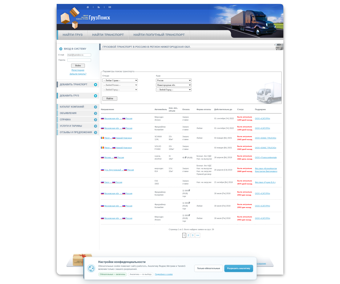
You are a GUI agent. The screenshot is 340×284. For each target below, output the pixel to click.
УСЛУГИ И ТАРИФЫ (71, 126)
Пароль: (62, 60)
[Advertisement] (78, 156)
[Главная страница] (88, 7)
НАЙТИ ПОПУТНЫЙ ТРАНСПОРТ (159, 35)
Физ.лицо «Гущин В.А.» (265, 182)
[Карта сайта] (99, 7)
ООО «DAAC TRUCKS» (265, 138)
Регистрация (78, 70)
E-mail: (61, 55)
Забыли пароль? (78, 74)
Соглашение (260, 263)
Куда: (158, 76)
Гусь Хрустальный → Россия (119, 170)
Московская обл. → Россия (118, 118)
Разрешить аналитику (238, 268)
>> (197, 235)
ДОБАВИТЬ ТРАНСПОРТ (73, 84)
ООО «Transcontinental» (266, 157)
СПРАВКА (65, 119)
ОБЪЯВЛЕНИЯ (68, 113)
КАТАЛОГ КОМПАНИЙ (72, 106)
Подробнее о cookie (164, 274)
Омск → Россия (113, 182)
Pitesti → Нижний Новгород (118, 138)
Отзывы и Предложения (76, 132)
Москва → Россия (114, 157)
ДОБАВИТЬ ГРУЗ (69, 95)
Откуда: (105, 76)
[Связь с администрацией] (110, 7)
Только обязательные (208, 268)
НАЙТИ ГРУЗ (73, 35)
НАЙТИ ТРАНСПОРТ (108, 35)
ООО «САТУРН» (262, 118)
